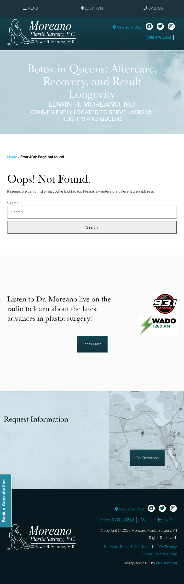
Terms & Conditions (135, 546)
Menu (32, 8)
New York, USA (129, 27)
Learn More (92, 344)
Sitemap (110, 546)
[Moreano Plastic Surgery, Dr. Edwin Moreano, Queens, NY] (41, 31)
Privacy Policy (166, 554)
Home (12, 157)
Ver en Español (159, 519)
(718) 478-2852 (159, 37)
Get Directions (147, 458)
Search (13, 203)
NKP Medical (166, 563)
